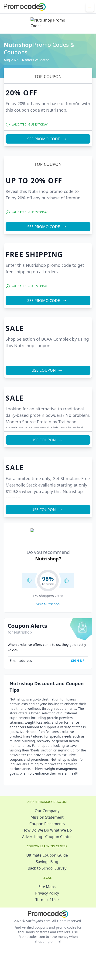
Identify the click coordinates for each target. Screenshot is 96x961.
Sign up (78, 660)
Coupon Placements (47, 823)
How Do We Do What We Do (47, 830)
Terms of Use (47, 899)
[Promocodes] (25, 7)
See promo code (43, 138)
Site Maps (47, 886)
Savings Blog (47, 861)
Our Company (47, 810)
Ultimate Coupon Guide (47, 855)
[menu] (90, 7)
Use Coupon (43, 370)
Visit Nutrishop (48, 604)
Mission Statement (47, 817)
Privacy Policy (47, 893)
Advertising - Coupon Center (47, 836)
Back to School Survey (47, 868)
